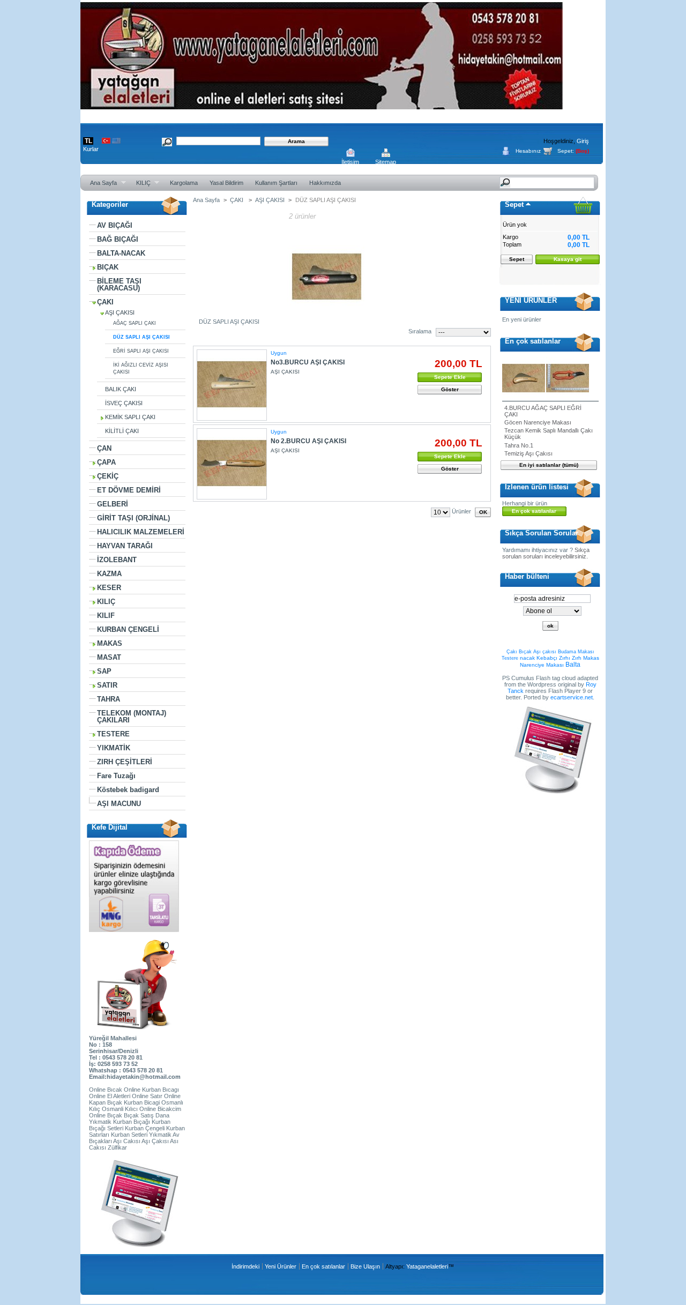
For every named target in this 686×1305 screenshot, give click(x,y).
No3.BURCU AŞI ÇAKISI (308, 362)
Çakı (511, 651)
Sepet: (565, 151)
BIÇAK (107, 267)
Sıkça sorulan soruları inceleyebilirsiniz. (546, 553)
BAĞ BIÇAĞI (117, 239)
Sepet (514, 204)
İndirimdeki (245, 1266)
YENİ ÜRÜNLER (531, 300)
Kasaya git (567, 259)
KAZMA (109, 574)
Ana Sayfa (100, 183)
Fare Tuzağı (116, 776)
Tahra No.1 (518, 445)
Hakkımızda (325, 183)
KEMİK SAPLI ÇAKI (130, 417)
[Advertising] (136, 1245)
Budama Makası (576, 651)
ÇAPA (106, 462)
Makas (591, 658)
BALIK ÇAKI (120, 389)
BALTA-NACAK (121, 253)
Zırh (576, 658)
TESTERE (113, 734)
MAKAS (109, 643)
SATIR (107, 685)
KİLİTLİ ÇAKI (122, 431)
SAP (104, 671)
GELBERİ (112, 504)
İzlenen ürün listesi (537, 487)
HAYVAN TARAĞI (125, 546)
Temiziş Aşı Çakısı (528, 453)
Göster (450, 389)
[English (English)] (116, 141)
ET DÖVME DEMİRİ (129, 490)
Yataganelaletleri (427, 1266)
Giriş (583, 141)
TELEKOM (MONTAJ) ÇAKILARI (131, 716)
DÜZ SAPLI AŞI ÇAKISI (141, 337)
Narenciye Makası (542, 665)
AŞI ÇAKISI (120, 312)
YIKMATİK (113, 748)
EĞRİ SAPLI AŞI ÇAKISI (141, 351)
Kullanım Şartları (276, 183)
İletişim (350, 162)
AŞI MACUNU (119, 804)
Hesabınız (528, 151)
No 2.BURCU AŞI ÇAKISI (308, 441)
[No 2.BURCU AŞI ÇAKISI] (232, 463)
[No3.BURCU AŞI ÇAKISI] (232, 385)
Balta (572, 664)
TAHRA (108, 699)
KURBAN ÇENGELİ (128, 629)
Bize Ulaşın (365, 1266)
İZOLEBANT (117, 560)
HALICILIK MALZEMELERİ (140, 532)
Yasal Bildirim (226, 183)
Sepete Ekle (450, 377)
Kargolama (184, 183)
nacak (527, 658)
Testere (510, 658)
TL (88, 141)
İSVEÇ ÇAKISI (124, 403)
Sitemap (385, 162)
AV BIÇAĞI (114, 225)
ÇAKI (105, 302)
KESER (109, 588)
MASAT (109, 657)
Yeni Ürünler (280, 1266)
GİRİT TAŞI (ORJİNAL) (133, 518)
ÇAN (104, 448)
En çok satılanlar (533, 341)
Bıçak (525, 651)
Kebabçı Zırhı (553, 658)
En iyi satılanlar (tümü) (548, 465)
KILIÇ (140, 183)
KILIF (106, 616)
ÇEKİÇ (107, 476)
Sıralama (419, 331)
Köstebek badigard (128, 790)
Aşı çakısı (544, 651)
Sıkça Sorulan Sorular (541, 533)
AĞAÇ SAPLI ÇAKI (134, 323)
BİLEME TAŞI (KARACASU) (119, 284)
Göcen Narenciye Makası (537, 422)
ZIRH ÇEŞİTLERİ (124, 762)
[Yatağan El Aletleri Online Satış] (321, 105)
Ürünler (461, 511)
